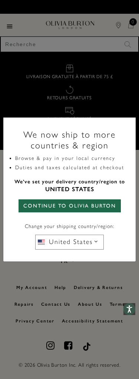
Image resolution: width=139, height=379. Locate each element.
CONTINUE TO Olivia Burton (69, 206)
